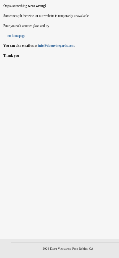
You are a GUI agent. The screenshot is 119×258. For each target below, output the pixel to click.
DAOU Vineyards (59, 10)
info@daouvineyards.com (56, 46)
